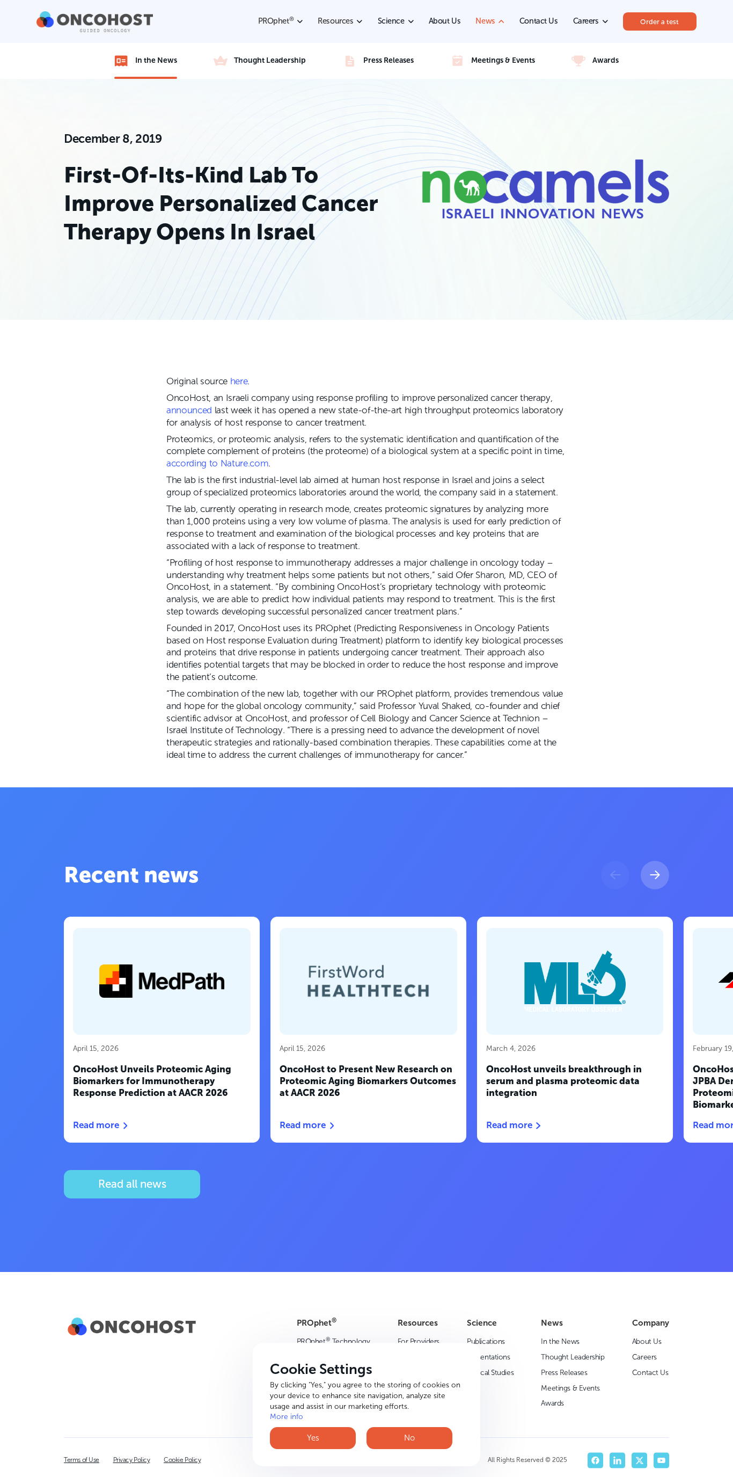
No (409, 1438)
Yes (313, 1438)
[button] (615, 875)
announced (189, 410)
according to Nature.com (217, 463)
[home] (94, 21)
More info (286, 1416)
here (239, 381)
